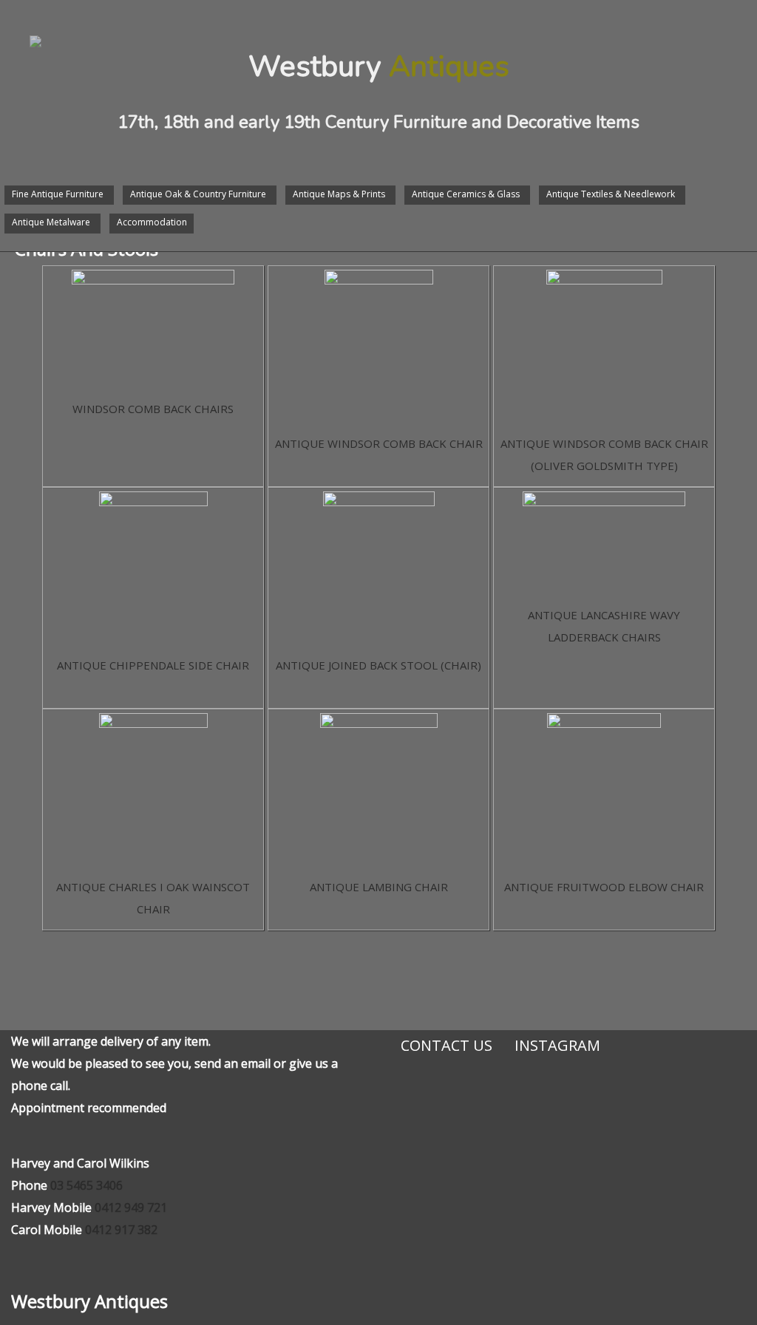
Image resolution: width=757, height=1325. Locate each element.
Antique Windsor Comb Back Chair (379, 443)
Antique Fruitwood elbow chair (604, 886)
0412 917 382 (121, 1230)
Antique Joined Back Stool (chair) (378, 665)
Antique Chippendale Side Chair (153, 665)
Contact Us (446, 1045)
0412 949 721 (131, 1207)
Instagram (557, 1045)
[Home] (20, 26)
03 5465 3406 (86, 1185)
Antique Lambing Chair (379, 886)
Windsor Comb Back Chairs (153, 408)
